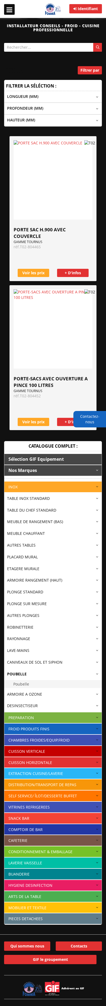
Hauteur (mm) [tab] (21, 120)
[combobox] (53, 47)
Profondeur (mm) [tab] (25, 108)
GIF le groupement (50, 959)
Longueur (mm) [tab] (22, 96)
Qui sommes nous (27, 946)
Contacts (79, 946)
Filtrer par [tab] (89, 70)
